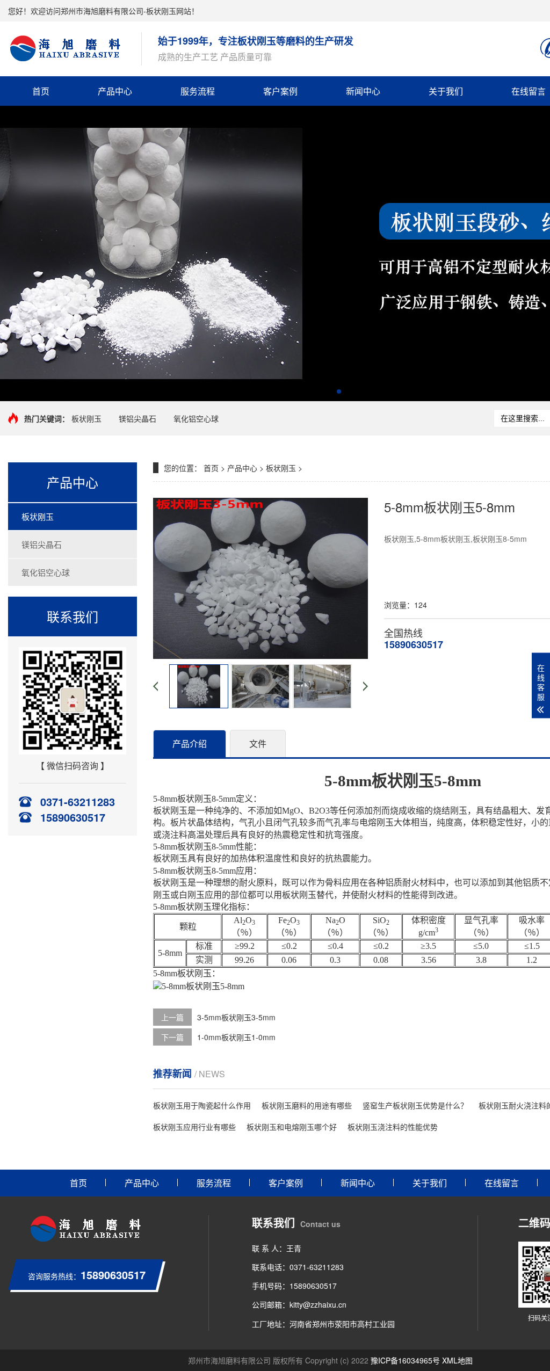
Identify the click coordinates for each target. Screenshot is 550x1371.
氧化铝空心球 (196, 418)
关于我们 (446, 91)
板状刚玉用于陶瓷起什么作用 (202, 1105)
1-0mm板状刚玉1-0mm (236, 1037)
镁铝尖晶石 (137, 418)
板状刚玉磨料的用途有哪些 (307, 1105)
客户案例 (280, 91)
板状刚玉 (86, 418)
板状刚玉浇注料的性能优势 (393, 1126)
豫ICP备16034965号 (405, 1360)
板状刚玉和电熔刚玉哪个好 (292, 1126)
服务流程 (197, 91)
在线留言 (501, 1183)
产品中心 (115, 91)
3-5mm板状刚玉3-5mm (236, 1017)
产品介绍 (189, 743)
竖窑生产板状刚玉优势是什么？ (415, 1105)
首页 (40, 91)
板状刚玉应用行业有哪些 (194, 1126)
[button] (322, 391)
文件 (257, 743)
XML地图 (457, 1360)
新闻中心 (363, 91)
